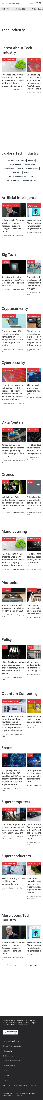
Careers (5, 1080)
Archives (33, 965)
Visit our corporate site (19, 1025)
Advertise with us (9, 1066)
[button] (40, 3)
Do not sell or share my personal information (19, 1085)
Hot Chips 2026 (20, 9)
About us (6, 1071)
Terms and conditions (11, 1041)
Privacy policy (8, 1051)
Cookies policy (8, 1056)
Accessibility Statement (11, 1061)
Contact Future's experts (12, 1046)
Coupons (6, 1076)
